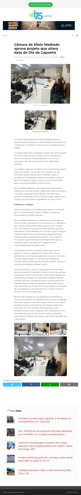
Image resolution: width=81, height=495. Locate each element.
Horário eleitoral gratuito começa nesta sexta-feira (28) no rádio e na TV (45, 459)
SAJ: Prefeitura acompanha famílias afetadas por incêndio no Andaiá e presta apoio (45, 433)
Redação (20, 60)
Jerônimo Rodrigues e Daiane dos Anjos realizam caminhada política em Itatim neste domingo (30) (45, 446)
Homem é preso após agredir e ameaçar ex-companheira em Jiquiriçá (45, 420)
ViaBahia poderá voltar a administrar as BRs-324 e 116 (45, 472)
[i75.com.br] (40, 15)
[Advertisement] (40, 397)
